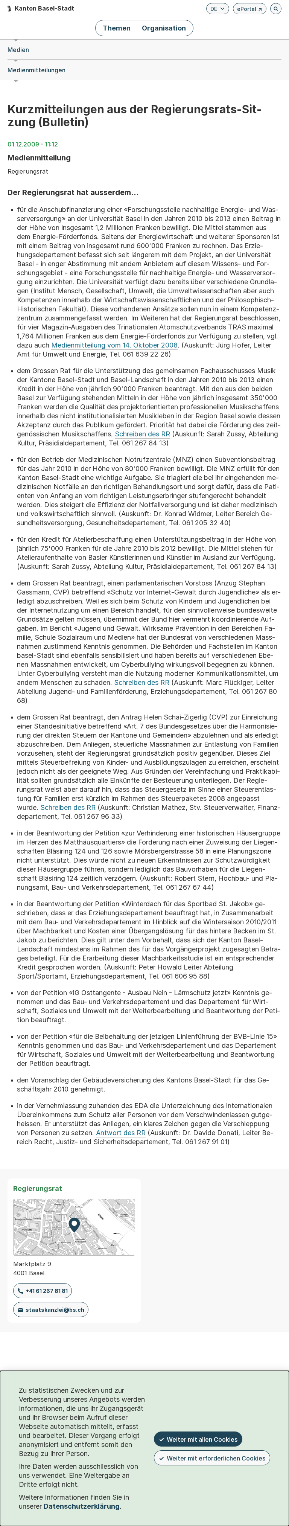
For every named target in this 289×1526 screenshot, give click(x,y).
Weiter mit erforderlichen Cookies (216, 1458)
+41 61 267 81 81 (47, 1291)
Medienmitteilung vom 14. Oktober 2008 (114, 345)
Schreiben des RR (142, 434)
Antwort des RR (121, 1133)
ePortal (249, 10)
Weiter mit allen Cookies (202, 1439)
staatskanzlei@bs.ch (55, 1309)
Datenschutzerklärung (82, 1506)
